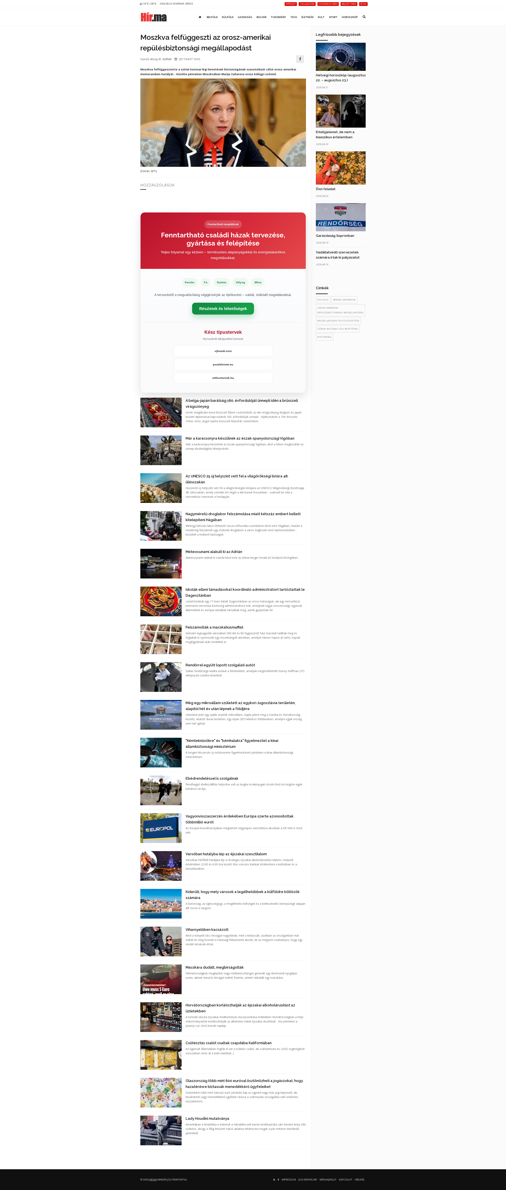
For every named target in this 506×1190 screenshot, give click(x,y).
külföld (323, 299)
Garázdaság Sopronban (335, 236)
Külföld (227, 17)
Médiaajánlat (328, 1179)
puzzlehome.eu (223, 364)
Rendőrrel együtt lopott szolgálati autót (220, 665)
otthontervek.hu (223, 377)
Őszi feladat (325, 189)
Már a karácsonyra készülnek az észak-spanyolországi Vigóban (240, 438)
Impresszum (289, 1179)
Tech (293, 17)
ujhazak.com (223, 351)
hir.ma (153, 1179)
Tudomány (278, 17)
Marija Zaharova (344, 299)
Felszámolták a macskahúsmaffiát (214, 627)
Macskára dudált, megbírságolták (215, 967)
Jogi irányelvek (307, 1179)
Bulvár (261, 17)
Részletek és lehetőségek (223, 308)
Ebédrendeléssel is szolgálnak (212, 778)
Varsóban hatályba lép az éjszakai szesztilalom (226, 854)
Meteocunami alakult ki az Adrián (214, 552)
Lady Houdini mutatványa (207, 1118)
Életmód (307, 17)
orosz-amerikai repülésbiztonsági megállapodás (340, 310)
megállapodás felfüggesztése (338, 320)
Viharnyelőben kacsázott (207, 929)
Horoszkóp (350, 17)
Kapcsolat (345, 1179)
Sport (333, 17)
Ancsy (154, 59)
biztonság (324, 336)
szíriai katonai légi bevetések (337, 328)
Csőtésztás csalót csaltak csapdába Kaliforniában (229, 1043)
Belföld (212, 17)
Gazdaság (245, 17)
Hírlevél (360, 1179)
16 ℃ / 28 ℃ (150, 3)
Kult (321, 17)
